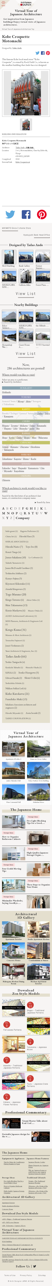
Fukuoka (6, 468)
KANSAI (26, 433)
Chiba (39, 413)
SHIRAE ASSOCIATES (16, 541)
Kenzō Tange (13, 552)
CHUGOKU (26, 442)
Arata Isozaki (33, 713)
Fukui (32, 425)
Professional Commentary (26, 1112)
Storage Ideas (33, 817)
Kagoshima (19, 471)
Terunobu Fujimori (15, 640)
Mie (38, 428)
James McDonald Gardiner (19, 568)
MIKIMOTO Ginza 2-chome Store (16, 228)
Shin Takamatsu (16, 605)
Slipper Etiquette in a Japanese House (38, 1166)
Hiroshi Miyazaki (14, 713)
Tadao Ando (17, 48)
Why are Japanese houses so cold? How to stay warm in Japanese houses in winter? (37, 1172)
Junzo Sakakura (15, 557)
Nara (34, 437)
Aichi (31, 428)
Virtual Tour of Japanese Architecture (26, 735)
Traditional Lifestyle (36, 1177)
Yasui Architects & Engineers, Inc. (21, 651)
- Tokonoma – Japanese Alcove (14, 1226)
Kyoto (11, 437)
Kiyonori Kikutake (17, 583)
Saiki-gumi (11, 531)
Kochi (33, 458)
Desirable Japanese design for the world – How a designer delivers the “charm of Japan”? (25, 1260)
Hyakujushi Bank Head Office (36, 235)
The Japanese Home (26, 809)
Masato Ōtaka (35, 610)
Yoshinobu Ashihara (15, 573)
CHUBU (26, 421)
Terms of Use (10, 1275)
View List (26, 294)
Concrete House (7, 1209)
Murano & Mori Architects (18, 635)
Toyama (14, 425)
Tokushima (7, 458)
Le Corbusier (36, 557)
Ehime (26, 458)
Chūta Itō (11, 536)
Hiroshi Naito (14, 546)
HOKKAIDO (26, 388)
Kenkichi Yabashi (14, 667)
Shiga (4, 437)
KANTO (26, 409)
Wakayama (43, 437)
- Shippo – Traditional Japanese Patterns (17, 1219)
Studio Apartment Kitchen (10, 1206)
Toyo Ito (31, 546)
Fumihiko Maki (16, 699)
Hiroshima (35, 446)
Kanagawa (8, 416)
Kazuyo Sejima (13, 578)
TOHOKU (26, 397)
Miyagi (21, 401)
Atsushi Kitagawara (15, 589)
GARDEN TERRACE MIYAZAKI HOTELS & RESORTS (22, 1238)
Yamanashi (41, 425)
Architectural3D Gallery (26, 916)
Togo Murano (15, 594)
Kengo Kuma (15, 630)
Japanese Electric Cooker (36, 1162)
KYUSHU (26, 463)
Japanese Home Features (38, 1158)
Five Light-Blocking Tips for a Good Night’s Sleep (13, 1182)
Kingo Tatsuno (14, 599)
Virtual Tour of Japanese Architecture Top (18, 29)
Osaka (19, 437)
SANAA (10, 672)
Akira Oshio (33, 600)
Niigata (5, 425)
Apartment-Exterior (8, 1203)
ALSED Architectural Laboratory (21, 615)
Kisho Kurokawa (17, 694)
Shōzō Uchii (32, 677)
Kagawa (17, 458)
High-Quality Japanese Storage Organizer (14, 1192)
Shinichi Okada (34, 667)
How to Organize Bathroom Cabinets (13, 1187)
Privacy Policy (26, 1275)
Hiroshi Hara (26, 536)
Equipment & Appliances (13, 1158)
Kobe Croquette (22, 162)
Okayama (24, 446)
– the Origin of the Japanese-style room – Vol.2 (38, 1187)
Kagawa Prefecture (29, 531)
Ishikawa (24, 425)
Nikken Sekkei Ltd (15, 688)
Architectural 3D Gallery (18, 1197)
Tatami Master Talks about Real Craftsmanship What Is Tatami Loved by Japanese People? (25, 1255)
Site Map (42, 1275)
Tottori (5, 446)
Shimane (14, 446)
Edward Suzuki (13, 677)
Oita (42, 468)
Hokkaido (6, 392)
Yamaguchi (9, 449)
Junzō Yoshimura (14, 645)
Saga (14, 468)
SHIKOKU (26, 454)
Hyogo (27, 437)
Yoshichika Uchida (14, 683)
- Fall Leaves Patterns (10, 1222)
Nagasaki (22, 468)
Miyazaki (8, 471)
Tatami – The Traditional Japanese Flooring (36, 1182)
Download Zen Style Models (20, 1213)
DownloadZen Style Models (26, 992)
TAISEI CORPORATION (18, 718)
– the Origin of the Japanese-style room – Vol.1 (38, 1192)
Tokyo (47, 413)
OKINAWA (26, 475)
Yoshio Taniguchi (15, 662)
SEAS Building (7, 1241)
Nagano (7, 428)
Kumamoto (33, 468)
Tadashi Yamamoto (14, 562)
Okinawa (6, 480)
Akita (28, 401)
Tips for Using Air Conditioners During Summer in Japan (14, 1163)
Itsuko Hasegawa (29, 672)
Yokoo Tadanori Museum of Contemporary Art (17, 1245)
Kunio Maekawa (15, 610)
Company (23, 518)
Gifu (15, 428)
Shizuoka (23, 428)
